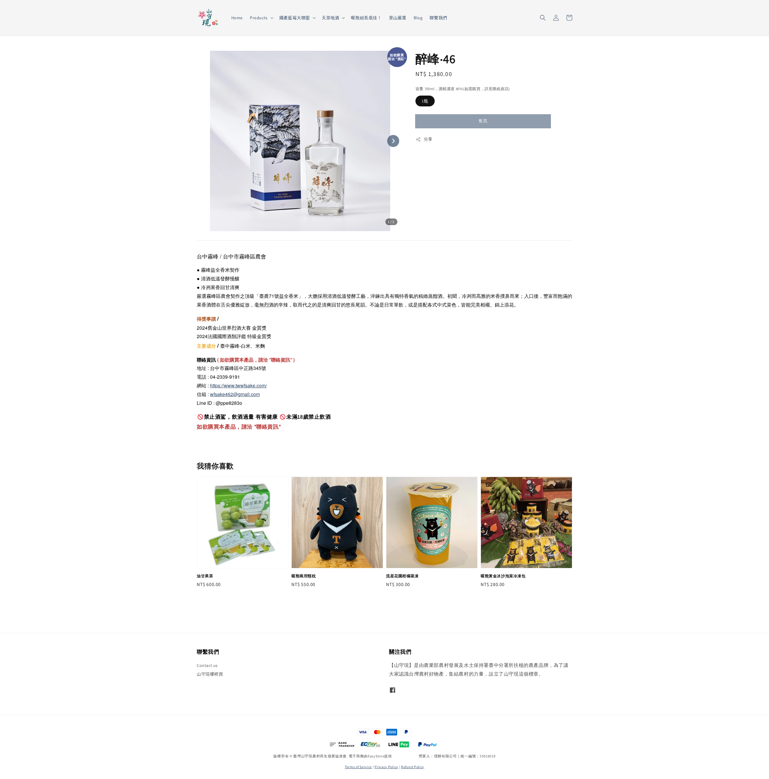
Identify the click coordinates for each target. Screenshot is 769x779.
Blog (418, 17)
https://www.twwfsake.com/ (238, 385)
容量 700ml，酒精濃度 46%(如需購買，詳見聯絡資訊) (462, 88)
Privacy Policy (386, 767)
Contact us (207, 665)
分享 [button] (428, 139)
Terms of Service (358, 767)
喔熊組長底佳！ (366, 17)
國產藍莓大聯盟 (294, 17)
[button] (542, 17)
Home (237, 17)
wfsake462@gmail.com (235, 394)
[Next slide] (393, 141)
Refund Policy (412, 767)
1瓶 (425, 101)
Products (259, 17)
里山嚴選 (397, 17)
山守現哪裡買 (210, 674)
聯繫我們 (438, 17)
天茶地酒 (330, 17)
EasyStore (376, 756)
